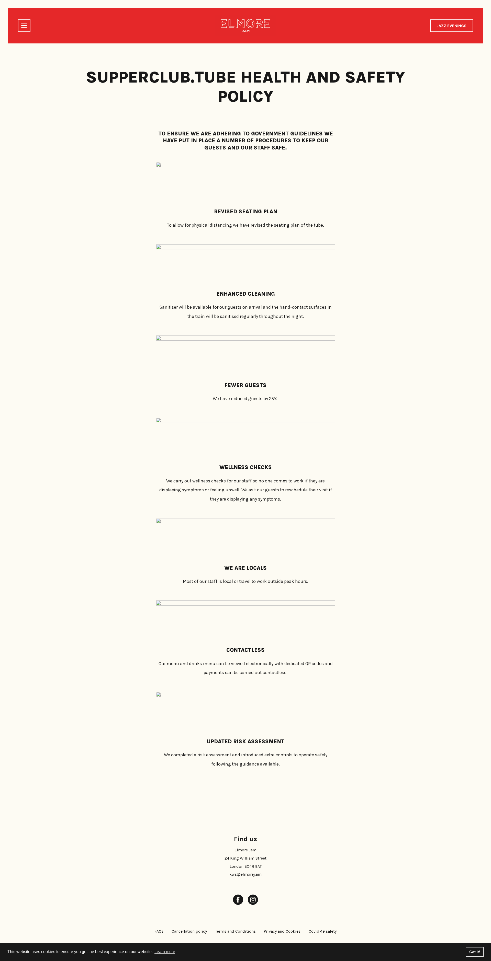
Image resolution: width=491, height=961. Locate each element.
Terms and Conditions (235, 931)
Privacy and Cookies (282, 931)
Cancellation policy (189, 931)
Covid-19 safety (323, 931)
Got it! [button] (474, 952)
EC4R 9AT (253, 866)
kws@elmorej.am (245, 874)
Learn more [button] (164, 952)
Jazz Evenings (451, 25)
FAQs (158, 931)
